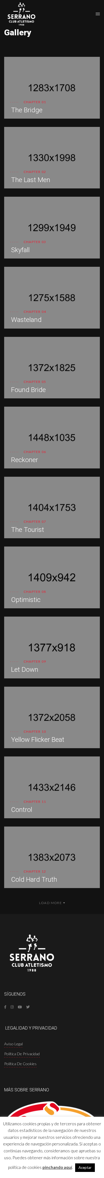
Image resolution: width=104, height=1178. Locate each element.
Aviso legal (13, 1043)
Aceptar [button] (85, 1167)
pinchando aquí (57, 1167)
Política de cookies (20, 1063)
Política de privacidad (22, 1053)
